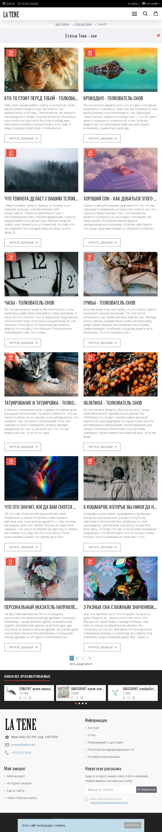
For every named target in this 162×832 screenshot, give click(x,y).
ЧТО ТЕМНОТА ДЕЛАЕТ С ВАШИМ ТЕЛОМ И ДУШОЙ (41, 198)
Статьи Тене (83, 24)
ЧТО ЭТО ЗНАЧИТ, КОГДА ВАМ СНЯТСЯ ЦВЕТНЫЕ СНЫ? (41, 507)
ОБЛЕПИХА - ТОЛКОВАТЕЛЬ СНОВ (113, 403)
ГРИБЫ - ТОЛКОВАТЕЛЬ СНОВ (109, 303)
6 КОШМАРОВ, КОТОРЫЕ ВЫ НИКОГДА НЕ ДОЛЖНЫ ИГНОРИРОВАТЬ (121, 507)
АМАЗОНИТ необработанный (140, 689)
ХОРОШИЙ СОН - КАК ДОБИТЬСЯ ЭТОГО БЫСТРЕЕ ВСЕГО (121, 198)
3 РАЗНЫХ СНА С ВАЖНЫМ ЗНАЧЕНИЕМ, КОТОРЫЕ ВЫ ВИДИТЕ (121, 607)
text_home (62, 24)
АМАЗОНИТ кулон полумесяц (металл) (88, 689)
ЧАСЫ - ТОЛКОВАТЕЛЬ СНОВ (29, 303)
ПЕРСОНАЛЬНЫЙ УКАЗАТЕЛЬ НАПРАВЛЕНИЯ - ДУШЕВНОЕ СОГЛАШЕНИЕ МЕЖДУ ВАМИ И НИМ (41, 607)
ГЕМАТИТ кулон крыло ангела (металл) (36, 689)
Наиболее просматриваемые (27, 676)
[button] (76, 703)
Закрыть (132, 825)
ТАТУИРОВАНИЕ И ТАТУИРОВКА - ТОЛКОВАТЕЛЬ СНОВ (41, 403)
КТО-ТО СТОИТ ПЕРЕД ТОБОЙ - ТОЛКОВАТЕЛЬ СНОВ (41, 98)
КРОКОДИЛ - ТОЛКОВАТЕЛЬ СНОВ (113, 98)
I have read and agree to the (108, 800)
